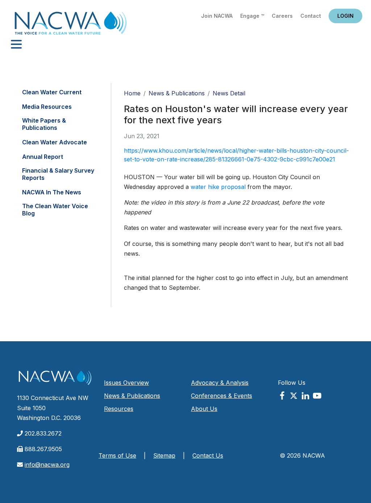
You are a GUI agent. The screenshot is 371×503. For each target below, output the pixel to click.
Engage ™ (252, 16)
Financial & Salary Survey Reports (58, 174)
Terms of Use (117, 455)
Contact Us (207, 455)
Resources (118, 408)
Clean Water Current (52, 92)
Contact (310, 16)
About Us (204, 408)
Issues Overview (126, 382)
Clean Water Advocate (54, 142)
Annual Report (42, 156)
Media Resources (47, 106)
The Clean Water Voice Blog (55, 209)
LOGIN (345, 16)
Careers (282, 16)
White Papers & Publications (44, 124)
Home (70, 25)
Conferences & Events (221, 395)
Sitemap (164, 455)
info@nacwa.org (47, 464)
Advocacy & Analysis (220, 382)
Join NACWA (217, 16)
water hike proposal (219, 186)
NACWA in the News (51, 192)
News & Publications (177, 93)
